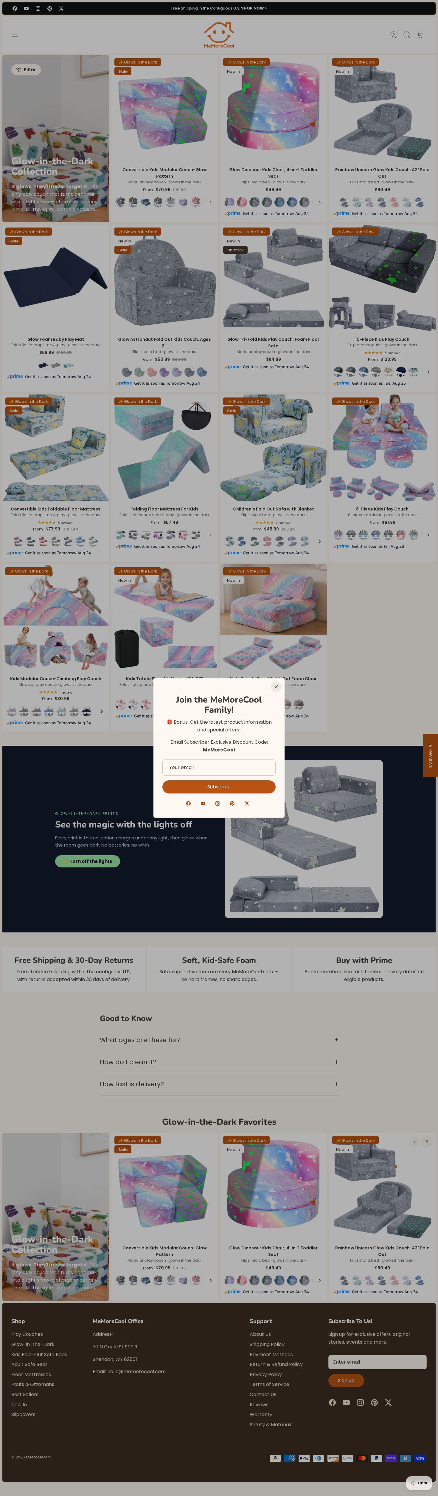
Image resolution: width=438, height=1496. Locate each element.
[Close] (276, 686)
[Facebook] (188, 803)
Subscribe (219, 786)
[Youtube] (203, 803)
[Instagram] (217, 803)
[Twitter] (247, 803)
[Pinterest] (232, 803)
